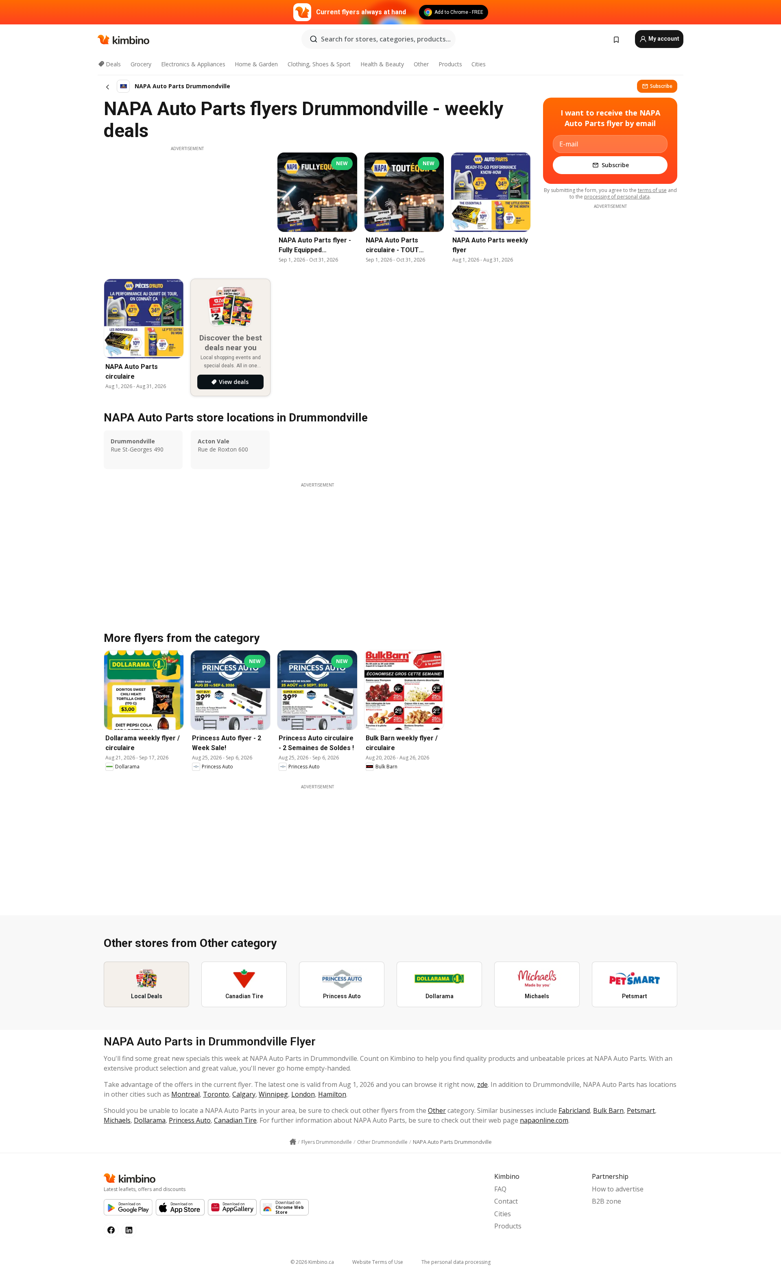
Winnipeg (273, 1094)
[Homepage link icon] (293, 1142)
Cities (478, 64)
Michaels (117, 1120)
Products (450, 64)
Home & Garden (256, 64)
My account (663, 38)
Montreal (185, 1094)
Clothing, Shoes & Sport (319, 64)
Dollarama (150, 1120)
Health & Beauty (382, 64)
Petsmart (641, 1110)
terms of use (652, 190)
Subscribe (661, 86)
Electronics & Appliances (193, 64)
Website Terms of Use (377, 1262)
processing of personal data (617, 196)
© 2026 (312, 1262)
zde (482, 1084)
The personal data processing (456, 1262)
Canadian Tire (235, 1120)
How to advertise (618, 1189)
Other (421, 64)
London (303, 1094)
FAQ (500, 1189)
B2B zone (606, 1201)
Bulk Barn (608, 1110)
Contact (506, 1201)
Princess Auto (190, 1120)
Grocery (141, 64)
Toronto (216, 1094)
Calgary (243, 1094)
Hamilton (332, 1094)
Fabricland (574, 1110)
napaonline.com (544, 1120)
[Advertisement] (187, 209)
